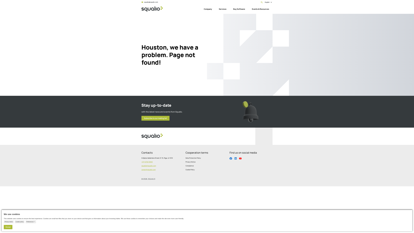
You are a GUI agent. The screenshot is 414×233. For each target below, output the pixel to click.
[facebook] (231, 158)
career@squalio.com (148, 170)
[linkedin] (235, 158)
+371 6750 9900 (147, 162)
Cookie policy (20, 222)
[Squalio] (152, 9)
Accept (8, 227)
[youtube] (240, 158)
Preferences (30, 222)
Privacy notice (9, 222)
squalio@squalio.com (148, 166)
